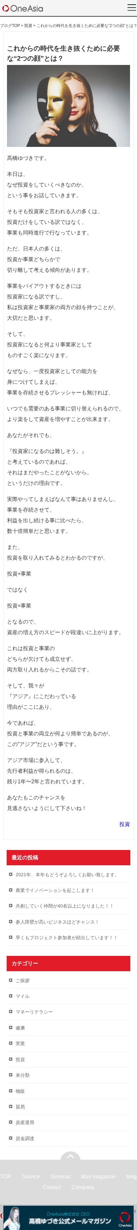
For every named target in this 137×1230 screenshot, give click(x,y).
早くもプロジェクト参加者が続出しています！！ (67, 937)
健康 (20, 1027)
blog (131, 1176)
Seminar (60, 1176)
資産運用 (25, 1122)
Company (82, 1187)
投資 (124, 824)
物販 (20, 1091)
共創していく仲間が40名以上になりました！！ (65, 906)
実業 (20, 1043)
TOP (5, 1176)
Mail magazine (98, 1176)
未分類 (23, 1075)
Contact (52, 1187)
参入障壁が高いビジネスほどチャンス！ (57, 922)
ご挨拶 (23, 980)
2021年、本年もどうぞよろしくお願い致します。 (67, 874)
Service (31, 1176)
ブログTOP (10, 25)
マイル (23, 996)
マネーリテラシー (34, 1012)
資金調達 (25, 1138)
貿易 (20, 1106)
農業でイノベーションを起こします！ (55, 890)
